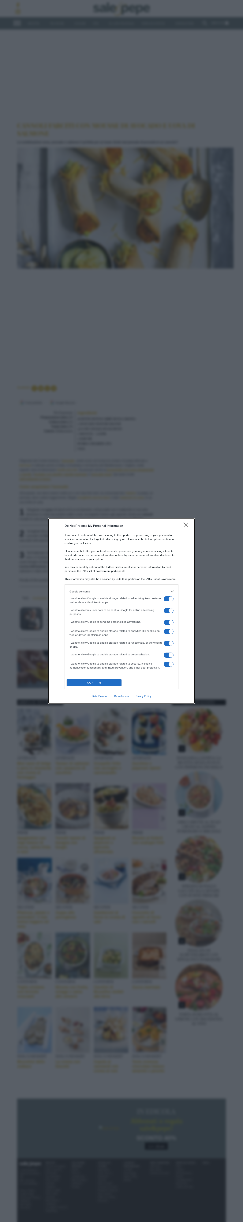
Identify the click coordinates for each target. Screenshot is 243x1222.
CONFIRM (94, 682)
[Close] (187, 526)
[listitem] (121, 591)
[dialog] (121, 611)
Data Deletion (100, 696)
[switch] (169, 598)
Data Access (121, 696)
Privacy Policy (143, 696)
